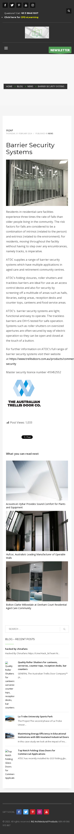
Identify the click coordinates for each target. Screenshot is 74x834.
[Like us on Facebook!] (19, 811)
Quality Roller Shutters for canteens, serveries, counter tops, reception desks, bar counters (42, 666)
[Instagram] (32, 5)
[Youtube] (25, 5)
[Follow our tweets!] (25, 811)
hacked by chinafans (16, 648)
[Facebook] (5, 5)
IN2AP (9, 130)
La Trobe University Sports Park (35, 716)
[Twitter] (12, 5)
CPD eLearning (29, 17)
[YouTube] (46, 811)
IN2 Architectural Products (44, 821)
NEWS (50, 133)
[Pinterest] (19, 5)
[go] (64, 629)
